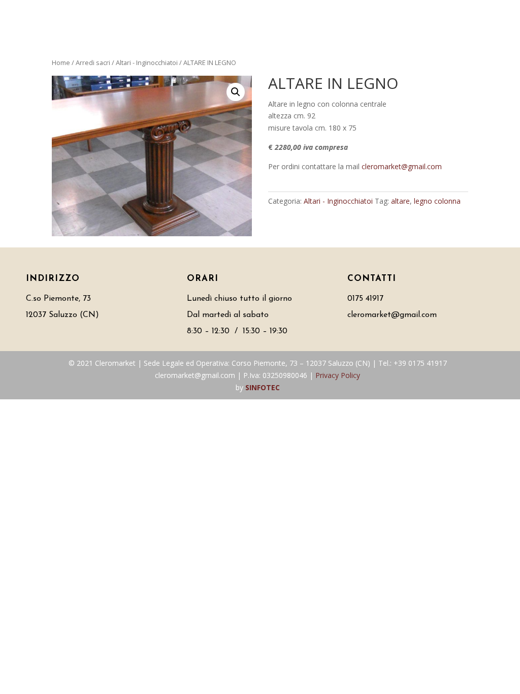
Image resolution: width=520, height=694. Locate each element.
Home (61, 62)
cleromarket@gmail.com (402, 166)
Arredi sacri (93, 62)
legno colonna (437, 201)
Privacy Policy (337, 375)
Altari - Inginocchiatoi (147, 62)
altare (400, 201)
